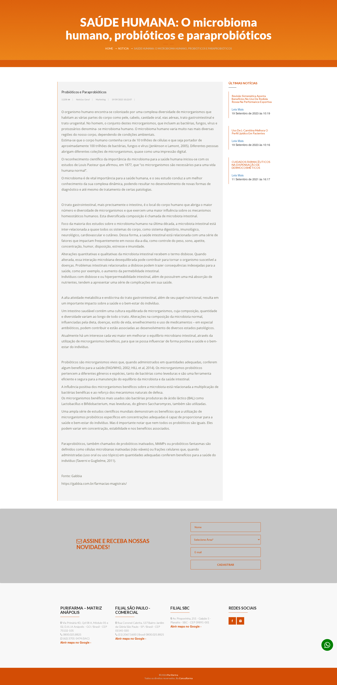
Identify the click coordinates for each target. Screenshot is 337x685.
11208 (64, 100)
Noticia (123, 48)
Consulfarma (186, 678)
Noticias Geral (83, 100)
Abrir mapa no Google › (75, 642)
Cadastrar (225, 564)
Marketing (101, 100)
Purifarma (172, 674)
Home (109, 48)
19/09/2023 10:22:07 (122, 100)
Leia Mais (238, 109)
